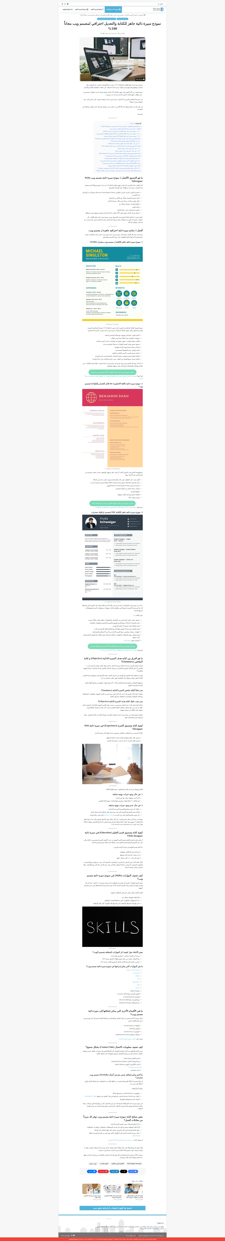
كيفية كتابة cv (104, 1163)
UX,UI (138, 988)
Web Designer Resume (134, 1163)
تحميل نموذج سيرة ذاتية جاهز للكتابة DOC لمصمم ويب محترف (112, 372)
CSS (138, 979)
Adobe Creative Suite (133, 970)
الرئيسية (141, 15)
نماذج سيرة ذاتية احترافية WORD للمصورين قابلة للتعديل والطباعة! (115, 507)
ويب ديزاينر (92, 1163)
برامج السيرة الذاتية (81, 9)
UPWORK (88, 1096)
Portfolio (136, 1136)
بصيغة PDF (127, 640)
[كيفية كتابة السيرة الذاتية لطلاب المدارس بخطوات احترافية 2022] (133, 1189)
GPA (129, 858)
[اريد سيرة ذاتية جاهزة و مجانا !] (158, 9)
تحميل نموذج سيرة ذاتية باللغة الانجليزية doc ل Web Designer (112, 503)
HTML (138, 976)
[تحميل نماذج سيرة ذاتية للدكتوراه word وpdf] (91, 1189)
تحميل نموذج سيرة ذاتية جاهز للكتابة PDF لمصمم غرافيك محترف (112, 646)
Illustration (136, 982)
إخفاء (132, 123)
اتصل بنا (160, 4)
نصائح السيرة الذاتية (96, 9)
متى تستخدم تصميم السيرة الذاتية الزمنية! (121, 1140)
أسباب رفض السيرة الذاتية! (127, 1039)
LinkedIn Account (134, 1067)
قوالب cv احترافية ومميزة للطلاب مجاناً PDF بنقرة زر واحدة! (118, 650)
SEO (138, 985)
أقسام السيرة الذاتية (117, 1163)
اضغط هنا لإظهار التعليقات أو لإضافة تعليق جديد (112, 1208)
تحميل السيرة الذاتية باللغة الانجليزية (106, 19)
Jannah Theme (73, 1239)
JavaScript (136, 973)
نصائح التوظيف (66, 9)
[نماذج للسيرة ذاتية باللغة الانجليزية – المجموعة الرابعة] (112, 1189)
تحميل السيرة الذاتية (113, 9)
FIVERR (94, 1096)
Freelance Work (109, 815)
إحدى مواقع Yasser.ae (131, 1235)
